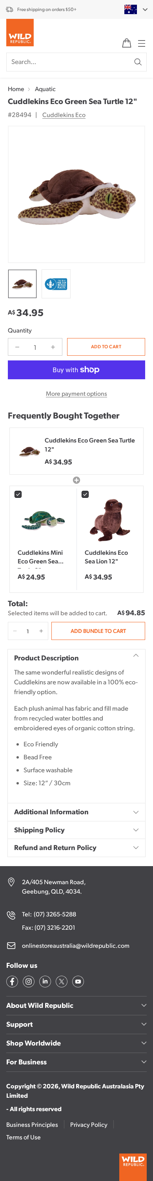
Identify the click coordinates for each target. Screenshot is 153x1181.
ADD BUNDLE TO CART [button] (98, 630)
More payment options (76, 393)
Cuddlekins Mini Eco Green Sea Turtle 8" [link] (40, 558)
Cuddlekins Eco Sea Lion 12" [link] (106, 556)
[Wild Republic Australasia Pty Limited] (20, 34)
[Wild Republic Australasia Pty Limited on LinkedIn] (44, 983)
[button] (15, 631)
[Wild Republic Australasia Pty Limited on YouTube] (77, 983)
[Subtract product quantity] (17, 346)
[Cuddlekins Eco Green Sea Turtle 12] (76, 194)
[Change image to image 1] (22, 283)
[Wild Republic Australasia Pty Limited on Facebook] (11, 983)
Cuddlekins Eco (64, 114)
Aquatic (45, 88)
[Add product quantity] (53, 346)
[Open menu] (141, 43)
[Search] (138, 62)
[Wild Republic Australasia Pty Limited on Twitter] (61, 983)
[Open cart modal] (127, 43)
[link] (43, 519)
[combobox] (131, 9)
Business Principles (32, 1124)
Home (16, 88)
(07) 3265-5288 (55, 914)
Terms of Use (23, 1137)
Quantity (20, 330)
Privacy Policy (88, 1124)
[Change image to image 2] (56, 283)
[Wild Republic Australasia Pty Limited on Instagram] (28, 983)
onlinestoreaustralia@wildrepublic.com (75, 945)
